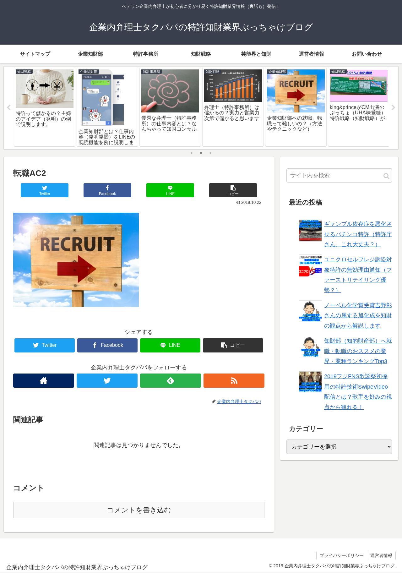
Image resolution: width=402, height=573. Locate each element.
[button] (386, 176)
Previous (8, 108)
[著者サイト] (43, 381)
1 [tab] (191, 153)
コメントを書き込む (139, 510)
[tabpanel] (44, 106)
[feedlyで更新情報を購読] (170, 381)
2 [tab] (201, 153)
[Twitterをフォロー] (107, 381)
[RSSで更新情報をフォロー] (234, 381)
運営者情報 (381, 555)
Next (393, 108)
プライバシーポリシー (342, 555)
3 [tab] (210, 153)
